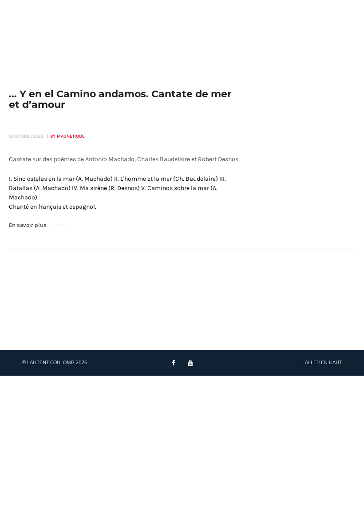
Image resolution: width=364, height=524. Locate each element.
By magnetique (67, 136)
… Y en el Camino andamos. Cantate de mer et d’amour (120, 99)
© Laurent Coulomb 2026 (54, 362)
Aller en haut (323, 362)
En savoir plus (28, 225)
